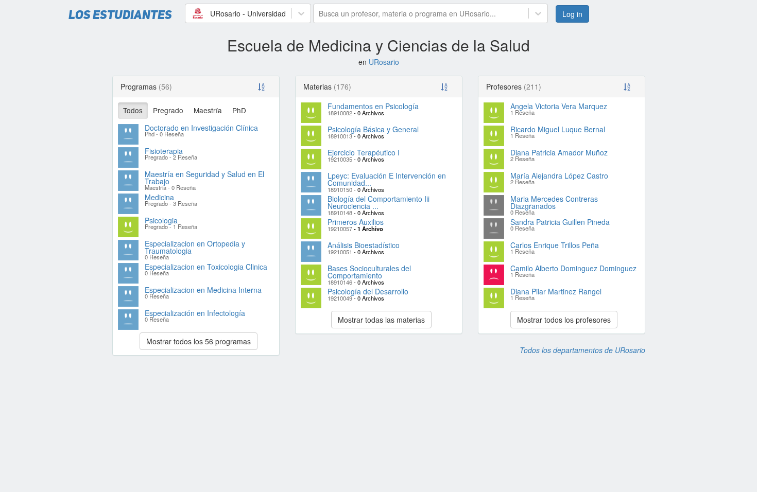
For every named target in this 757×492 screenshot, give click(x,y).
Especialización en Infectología (195, 313)
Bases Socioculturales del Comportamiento (369, 271)
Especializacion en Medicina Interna (203, 290)
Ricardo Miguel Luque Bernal (557, 129)
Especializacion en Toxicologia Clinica (206, 266)
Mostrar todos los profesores (564, 319)
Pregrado (168, 110)
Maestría (208, 110)
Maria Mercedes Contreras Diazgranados (554, 202)
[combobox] (192, 13)
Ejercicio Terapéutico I (364, 152)
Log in (572, 14)
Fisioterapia (164, 151)
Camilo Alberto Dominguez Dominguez (573, 268)
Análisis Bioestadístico (364, 245)
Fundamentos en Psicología (373, 106)
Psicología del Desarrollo (368, 291)
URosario (384, 62)
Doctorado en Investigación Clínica (201, 127)
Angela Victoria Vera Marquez (558, 106)
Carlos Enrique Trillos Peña (554, 245)
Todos (133, 110)
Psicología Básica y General (373, 129)
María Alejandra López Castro (559, 175)
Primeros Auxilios (356, 222)
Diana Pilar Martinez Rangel (555, 291)
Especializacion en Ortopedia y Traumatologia (195, 247)
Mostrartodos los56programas (198, 341)
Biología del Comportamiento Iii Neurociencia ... (378, 202)
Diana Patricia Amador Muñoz (559, 152)
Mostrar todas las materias (381, 319)
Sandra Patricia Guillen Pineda (560, 222)
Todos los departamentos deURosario (582, 350)
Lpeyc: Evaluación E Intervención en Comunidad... (387, 179)
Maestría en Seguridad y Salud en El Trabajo (204, 177)
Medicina (159, 197)
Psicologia (161, 220)
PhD (239, 110)
